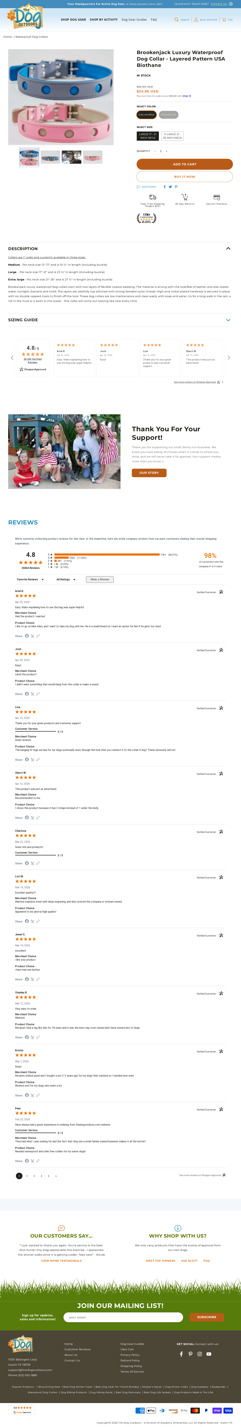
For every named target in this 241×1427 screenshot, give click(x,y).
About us (71, 1354)
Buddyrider (219, 1386)
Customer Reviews (77, 1349)
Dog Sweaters (200, 1386)
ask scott (190, 1260)
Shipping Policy (131, 1366)
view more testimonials (61, 1260)
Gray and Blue (146, 114)
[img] (32, 354)
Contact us (72, 1360)
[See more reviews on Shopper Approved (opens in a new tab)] (38, 636)
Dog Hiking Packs (101, 1392)
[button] (183, 19)
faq (206, 1260)
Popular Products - (24, 1386)
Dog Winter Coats (177, 1386)
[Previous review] (12, 357)
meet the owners (161, 1260)
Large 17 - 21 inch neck (147, 136)
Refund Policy (130, 1360)
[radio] (120, 554)
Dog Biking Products (74, 1392)
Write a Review (100, 579)
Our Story (149, 473)
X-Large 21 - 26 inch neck (172, 136)
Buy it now (184, 177)
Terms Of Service (132, 1371)
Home (7, 36)
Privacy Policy (130, 1354)
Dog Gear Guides (132, 1343)
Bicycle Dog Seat (50, 1386)
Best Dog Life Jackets (158, 1392)
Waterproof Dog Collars (31, 36)
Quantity (143, 151)
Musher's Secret (152, 1386)
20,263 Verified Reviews (34, 361)
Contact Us (219, 3)
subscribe (206, 1317)
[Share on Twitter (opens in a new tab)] (32, 636)
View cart (127, 1349)
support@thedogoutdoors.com (30, 1370)
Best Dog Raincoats (128, 1392)
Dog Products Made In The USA (193, 1392)
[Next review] (228, 358)
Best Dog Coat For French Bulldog (118, 1386)
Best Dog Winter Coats (78, 1386)
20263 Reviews (34, 568)
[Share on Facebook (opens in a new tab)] (27, 636)
